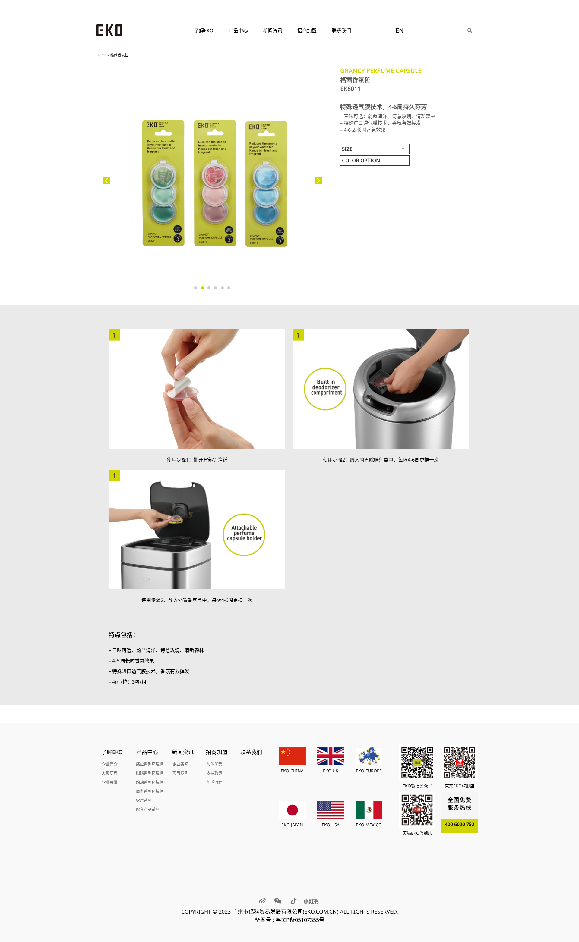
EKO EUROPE (369, 771)
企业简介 (110, 764)
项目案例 (180, 773)
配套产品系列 (148, 809)
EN (400, 30)
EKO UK (330, 771)
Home (101, 54)
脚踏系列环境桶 (149, 773)
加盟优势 (214, 764)
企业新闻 (180, 764)
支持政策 (214, 773)
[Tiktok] (293, 901)
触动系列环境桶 (149, 782)
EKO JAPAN (292, 825)
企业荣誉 (110, 782)
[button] (106, 180)
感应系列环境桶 (149, 764)
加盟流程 (214, 782)
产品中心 (238, 30)
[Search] (469, 30)
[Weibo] (262, 901)
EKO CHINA (292, 771)
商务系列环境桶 (149, 791)
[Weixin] (278, 901)
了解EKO (204, 30)
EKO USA (331, 825)
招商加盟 (307, 30)
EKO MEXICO (369, 825)
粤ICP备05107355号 (300, 919)
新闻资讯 (272, 30)
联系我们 (341, 30)
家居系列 (144, 800)
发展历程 (110, 773)
